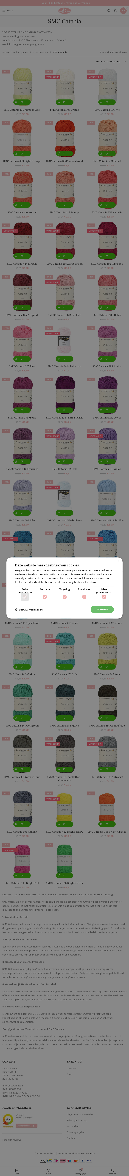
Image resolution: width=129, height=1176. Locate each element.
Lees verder (107, 582)
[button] (29, 609)
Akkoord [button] (102, 609)
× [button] (117, 561)
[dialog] (64, 588)
